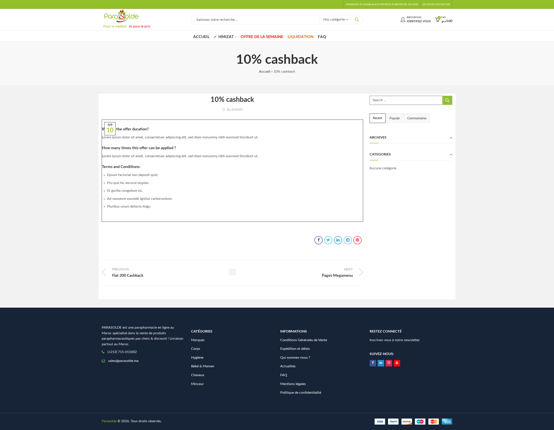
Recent (377, 118)
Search (357, 19)
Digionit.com (177, 421)
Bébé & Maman (202, 366)
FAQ (283, 375)
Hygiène (197, 357)
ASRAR (237, 109)
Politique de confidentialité (300, 392)
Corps (195, 348)
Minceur (197, 384)
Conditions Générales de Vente (303, 340)
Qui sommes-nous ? (295, 357)
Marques (198, 340)
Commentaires (417, 118)
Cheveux (197, 375)
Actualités (288, 366)
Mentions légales (293, 384)
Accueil (264, 71)
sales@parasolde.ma (123, 361)
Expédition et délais (295, 348)
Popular (395, 118)
